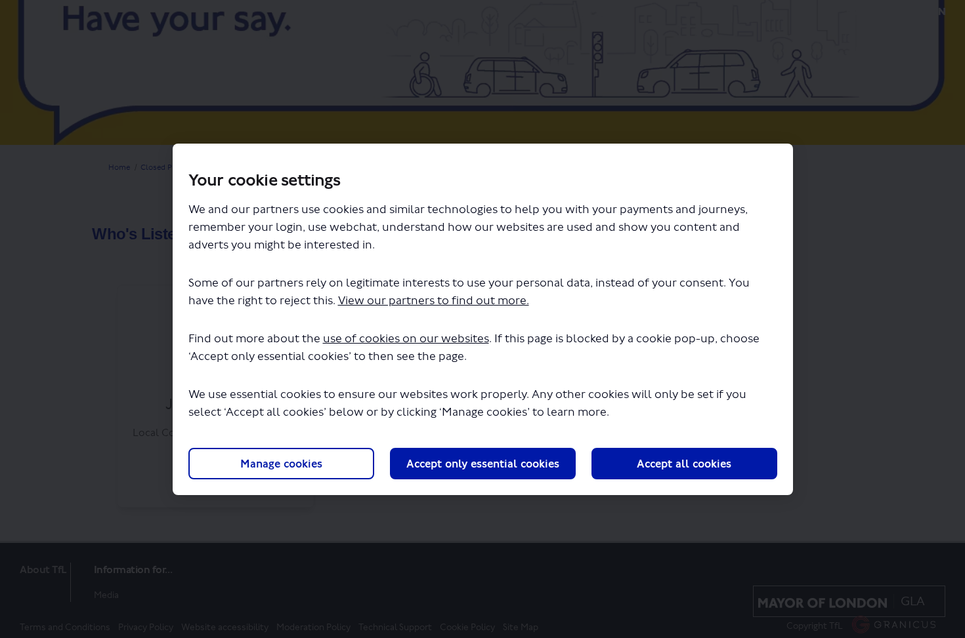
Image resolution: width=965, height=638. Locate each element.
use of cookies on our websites (406, 339)
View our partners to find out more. (433, 301)
